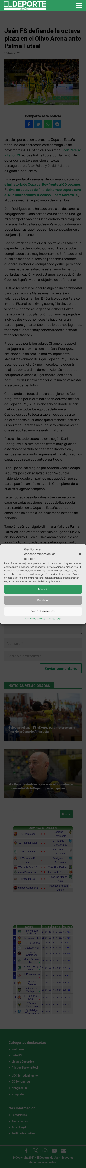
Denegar (43, 600)
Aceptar (43, 589)
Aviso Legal (55, 618)
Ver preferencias (43, 611)
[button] (80, 554)
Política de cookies (35, 618)
